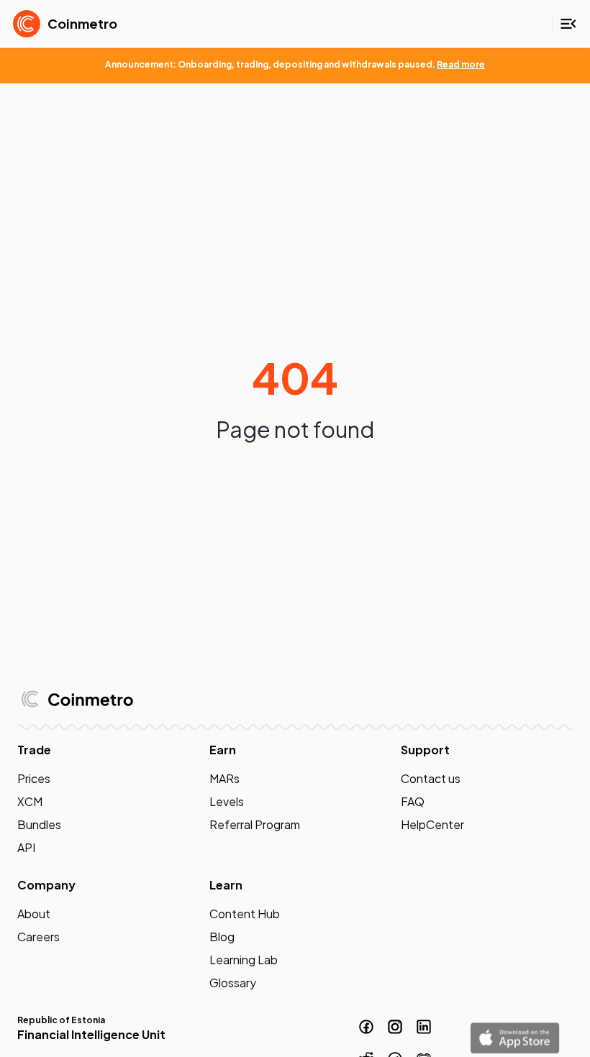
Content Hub (244, 913)
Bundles (39, 824)
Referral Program (254, 824)
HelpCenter (432, 824)
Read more (461, 64)
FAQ (413, 801)
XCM (29, 801)
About (33, 913)
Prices (33, 778)
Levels (226, 801)
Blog (222, 936)
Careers (38, 936)
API (26, 847)
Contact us (430, 778)
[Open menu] (568, 24)
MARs (224, 778)
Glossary (232, 982)
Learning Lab (243, 959)
